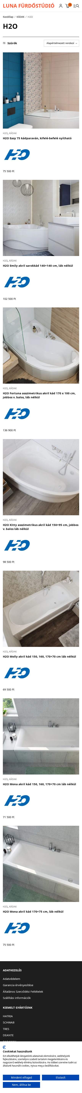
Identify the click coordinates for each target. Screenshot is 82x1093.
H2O (5, 133)
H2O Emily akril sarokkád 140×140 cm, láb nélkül (38, 265)
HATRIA (8, 1016)
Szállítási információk (17, 998)
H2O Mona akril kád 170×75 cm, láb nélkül (33, 911)
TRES (6, 1029)
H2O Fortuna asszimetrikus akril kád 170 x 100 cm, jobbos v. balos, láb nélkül (39, 395)
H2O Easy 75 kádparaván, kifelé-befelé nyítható (37, 138)
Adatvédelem (11, 979)
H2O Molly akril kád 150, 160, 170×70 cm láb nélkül (39, 656)
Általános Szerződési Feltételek (23, 991)
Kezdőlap (8, 16)
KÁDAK (20, 16)
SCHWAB (8, 1022)
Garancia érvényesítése (18, 985)
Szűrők (12, 43)
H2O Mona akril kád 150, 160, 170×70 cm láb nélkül (39, 784)
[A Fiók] (61, 6)
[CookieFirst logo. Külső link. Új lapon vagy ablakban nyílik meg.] (4, 1047)
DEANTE (8, 1035)
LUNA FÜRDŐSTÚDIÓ (29, 5)
